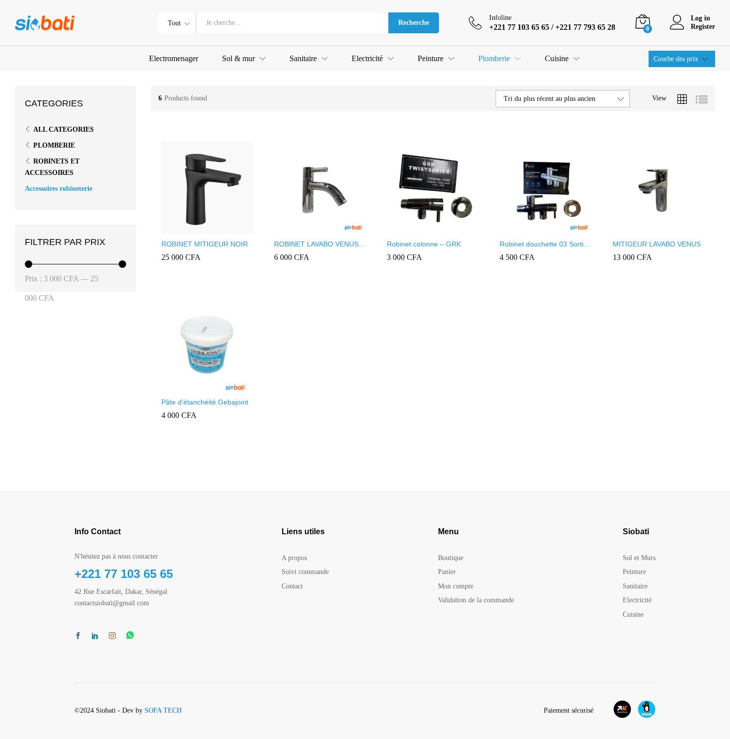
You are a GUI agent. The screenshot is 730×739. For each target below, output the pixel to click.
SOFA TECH (163, 710)
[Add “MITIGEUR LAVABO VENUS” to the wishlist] (681, 227)
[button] (184, 227)
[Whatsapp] (130, 636)
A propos (294, 558)
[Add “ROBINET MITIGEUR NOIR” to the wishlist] (229, 227)
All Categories (63, 129)
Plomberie (54, 145)
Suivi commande (305, 571)
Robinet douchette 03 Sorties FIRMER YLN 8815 (545, 244)
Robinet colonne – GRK (424, 244)
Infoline (500, 17)
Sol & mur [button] (238, 59)
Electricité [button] (367, 59)
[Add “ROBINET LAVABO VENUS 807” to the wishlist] (343, 227)
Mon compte (455, 586)
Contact (292, 586)
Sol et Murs (639, 558)
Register (703, 26)
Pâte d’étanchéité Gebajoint (204, 402)
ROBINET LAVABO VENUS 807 (316, 244)
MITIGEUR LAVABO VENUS (657, 244)
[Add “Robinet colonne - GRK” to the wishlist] (455, 227)
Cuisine (633, 614)
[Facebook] (78, 636)
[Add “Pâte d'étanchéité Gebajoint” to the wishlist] (229, 385)
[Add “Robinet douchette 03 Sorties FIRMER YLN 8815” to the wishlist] (568, 227)
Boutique (450, 558)
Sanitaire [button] (303, 59)
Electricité (637, 600)
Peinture (634, 571)
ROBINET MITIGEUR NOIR (204, 244)
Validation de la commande (476, 600)
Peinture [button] (430, 59)
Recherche (413, 22)
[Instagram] (112, 636)
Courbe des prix (676, 59)
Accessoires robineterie (58, 188)
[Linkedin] (94, 636)
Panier (447, 571)
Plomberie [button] (494, 59)
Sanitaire (635, 586)
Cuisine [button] (557, 59)
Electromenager (173, 59)
